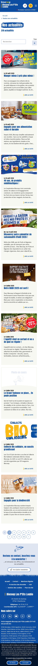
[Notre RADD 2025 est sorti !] (19, 272)
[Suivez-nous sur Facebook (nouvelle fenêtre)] (3, 616)
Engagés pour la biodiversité (17, 500)
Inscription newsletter (20, 570)
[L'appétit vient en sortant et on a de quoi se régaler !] (19, 323)
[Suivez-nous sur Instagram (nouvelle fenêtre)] (22, 616)
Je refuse (12, 663)
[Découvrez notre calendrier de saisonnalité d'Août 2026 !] (19, 219)
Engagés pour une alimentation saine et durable (18, 128)
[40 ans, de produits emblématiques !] (19, 165)
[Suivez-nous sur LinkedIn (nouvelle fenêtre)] (9, 616)
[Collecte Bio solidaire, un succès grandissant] (19, 431)
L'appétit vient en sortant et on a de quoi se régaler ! (19, 340)
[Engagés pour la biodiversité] (19, 485)
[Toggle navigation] (36, 6)
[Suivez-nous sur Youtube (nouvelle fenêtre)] (16, 616)
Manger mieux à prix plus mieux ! (19, 75)
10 (24, 537)
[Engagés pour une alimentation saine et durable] (19, 111)
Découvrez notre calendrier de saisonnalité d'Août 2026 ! (18, 235)
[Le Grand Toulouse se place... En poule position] (19, 377)
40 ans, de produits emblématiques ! (14, 182)
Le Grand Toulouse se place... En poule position (18, 394)
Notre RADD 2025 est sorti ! (16, 288)
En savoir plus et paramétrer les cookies (19, 658)
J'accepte (25, 663)
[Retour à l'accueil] (5, 2)
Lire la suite (29, 95)
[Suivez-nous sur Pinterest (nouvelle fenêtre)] (29, 616)
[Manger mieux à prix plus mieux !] (19, 60)
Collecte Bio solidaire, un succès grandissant (19, 448)
